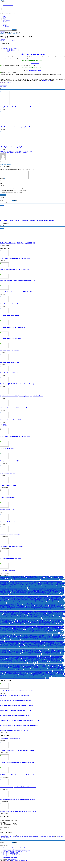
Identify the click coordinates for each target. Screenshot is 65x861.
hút (49, 627)
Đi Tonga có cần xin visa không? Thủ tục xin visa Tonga (14, 407)
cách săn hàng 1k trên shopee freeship (17, 606)
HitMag (12, 860)
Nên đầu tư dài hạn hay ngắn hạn (48, 658)
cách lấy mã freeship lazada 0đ (30, 592)
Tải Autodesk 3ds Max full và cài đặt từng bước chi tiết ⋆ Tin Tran (17, 799)
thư (63, 669)
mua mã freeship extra (28, 657)
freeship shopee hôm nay (25, 622)
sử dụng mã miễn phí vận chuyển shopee (22, 668)
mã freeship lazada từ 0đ (12, 637)
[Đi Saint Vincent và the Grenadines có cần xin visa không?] (4, 255)
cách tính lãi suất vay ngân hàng (49, 612)
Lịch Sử (4, 17)
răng (34, 662)
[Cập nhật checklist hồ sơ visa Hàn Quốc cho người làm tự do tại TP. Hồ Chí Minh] (4, 393)
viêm (43, 674)
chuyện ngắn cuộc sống (12, 615)
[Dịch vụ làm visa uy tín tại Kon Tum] (4, 359)
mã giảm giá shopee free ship (50, 646)
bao (25, 577)
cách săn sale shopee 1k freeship (57, 607)
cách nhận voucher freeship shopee (46, 604)
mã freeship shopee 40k (35, 639)
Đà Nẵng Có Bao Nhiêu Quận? (8, 485)
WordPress (7, 860)
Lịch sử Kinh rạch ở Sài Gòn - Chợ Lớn (39, 633)
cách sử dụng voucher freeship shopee (55, 611)
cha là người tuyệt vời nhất (15, 614)
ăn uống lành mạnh (44, 576)
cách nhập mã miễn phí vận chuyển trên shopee (24, 605)
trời (41, 673)
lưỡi (13, 634)
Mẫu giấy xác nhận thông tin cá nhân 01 (13, 49)
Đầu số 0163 (18, 619)
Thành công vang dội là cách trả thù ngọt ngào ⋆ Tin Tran (15, 700)
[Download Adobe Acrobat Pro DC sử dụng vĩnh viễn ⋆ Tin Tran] (4, 747)
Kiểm (1, 628)
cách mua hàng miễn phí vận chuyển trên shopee (13, 600)
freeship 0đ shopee (42, 621)
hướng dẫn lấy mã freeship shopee (55, 626)
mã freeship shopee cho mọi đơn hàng (48, 641)
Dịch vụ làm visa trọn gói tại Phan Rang (10, 338)
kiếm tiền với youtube (32, 628)
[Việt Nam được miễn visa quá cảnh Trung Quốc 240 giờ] (4, 267)
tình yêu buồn (55, 671)
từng (61, 673)
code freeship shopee (32, 615)
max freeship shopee (46, 653)
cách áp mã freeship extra (52, 581)
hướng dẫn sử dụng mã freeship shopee (40, 627)
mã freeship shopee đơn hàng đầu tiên (24, 642)
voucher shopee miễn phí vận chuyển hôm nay (24, 678)
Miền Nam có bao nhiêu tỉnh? (8, 473)
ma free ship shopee (20, 634)
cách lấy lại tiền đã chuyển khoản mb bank (44, 590)
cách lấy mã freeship (7, 591)
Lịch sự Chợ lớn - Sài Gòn (25, 633)
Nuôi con (7, 26)
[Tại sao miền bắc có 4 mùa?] (4, 507)
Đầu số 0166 (34, 619)
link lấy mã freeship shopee (52, 633)
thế (62, 669)
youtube (47, 678)
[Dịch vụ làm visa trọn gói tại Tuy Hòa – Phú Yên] (4, 325)
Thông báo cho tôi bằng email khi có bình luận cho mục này (14, 190)
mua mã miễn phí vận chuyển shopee (14, 658)
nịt (36, 661)
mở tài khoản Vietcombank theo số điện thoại (28, 656)
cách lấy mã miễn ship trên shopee (54, 596)
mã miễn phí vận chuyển (54, 649)
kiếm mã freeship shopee (7, 628)
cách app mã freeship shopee (45, 582)
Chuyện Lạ (5, 19)
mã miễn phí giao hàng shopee (24, 649)
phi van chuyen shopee (54, 661)
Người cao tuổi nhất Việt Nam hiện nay (22, 659)
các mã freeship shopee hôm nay (23, 578)
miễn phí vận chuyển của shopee (34, 654)
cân (4, 613)
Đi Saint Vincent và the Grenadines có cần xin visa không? (15, 258)
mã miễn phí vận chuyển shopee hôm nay (31, 650)
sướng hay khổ (9, 669)
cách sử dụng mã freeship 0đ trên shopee (13, 609)
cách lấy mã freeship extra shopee (17, 592)
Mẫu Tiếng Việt (8, 33)
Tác (13, 669)
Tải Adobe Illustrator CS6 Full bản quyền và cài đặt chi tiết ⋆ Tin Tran (18, 811)
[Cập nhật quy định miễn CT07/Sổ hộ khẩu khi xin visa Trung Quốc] (4, 381)
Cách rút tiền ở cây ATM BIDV (55, 605)
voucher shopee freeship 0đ (45, 676)
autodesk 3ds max (3, 577)
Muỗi (38, 658)
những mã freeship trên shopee (30, 661)
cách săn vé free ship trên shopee (18, 608)
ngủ (4, 659)
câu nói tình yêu (25, 613)
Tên (1, 180)
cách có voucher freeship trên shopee (43, 583)
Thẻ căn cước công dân (16, 33)
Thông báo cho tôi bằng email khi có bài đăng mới (12, 192)
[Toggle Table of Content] (1, 46)
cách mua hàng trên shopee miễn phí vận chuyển (36, 601)
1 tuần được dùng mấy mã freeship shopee (8, 576)
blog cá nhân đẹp (48, 577)
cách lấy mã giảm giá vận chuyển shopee (34, 593)
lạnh (54, 630)
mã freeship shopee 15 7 (51, 638)
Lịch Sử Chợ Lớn (16, 633)
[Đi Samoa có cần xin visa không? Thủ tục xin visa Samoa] (4, 417)
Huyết (51, 627)
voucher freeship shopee (26, 675)
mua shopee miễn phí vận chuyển (28, 658)
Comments (5, 425)
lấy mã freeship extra (9, 631)
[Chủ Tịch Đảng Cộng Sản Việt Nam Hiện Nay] (4, 543)
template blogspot (44, 669)
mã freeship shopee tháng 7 (51, 644)
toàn (3, 672)
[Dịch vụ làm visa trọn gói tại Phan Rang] (4, 336)
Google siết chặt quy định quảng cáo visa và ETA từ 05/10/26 (16, 291)
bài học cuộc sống (11, 577)
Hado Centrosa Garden (43, 836)
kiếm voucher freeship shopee (43, 628)
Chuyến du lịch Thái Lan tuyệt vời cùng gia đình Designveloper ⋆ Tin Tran (19, 720)
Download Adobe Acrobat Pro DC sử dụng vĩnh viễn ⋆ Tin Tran (17, 750)
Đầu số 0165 (29, 619)
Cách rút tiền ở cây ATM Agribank (41, 605)
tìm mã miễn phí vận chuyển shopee (30, 671)
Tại (14, 669)
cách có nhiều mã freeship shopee (29, 583)
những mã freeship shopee (18, 661)
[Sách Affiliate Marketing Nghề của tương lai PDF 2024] (11, 240)
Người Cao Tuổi (10, 659)
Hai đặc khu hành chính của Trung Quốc (37, 624)
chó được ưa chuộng (38, 614)
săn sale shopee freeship (53, 665)
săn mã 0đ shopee (20, 664)
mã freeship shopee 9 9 (18, 641)
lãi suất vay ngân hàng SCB (42, 630)
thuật (1, 671)
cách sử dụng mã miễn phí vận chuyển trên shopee (18, 611)
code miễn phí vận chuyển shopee (43, 615)
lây (56, 630)
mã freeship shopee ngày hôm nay (38, 643)
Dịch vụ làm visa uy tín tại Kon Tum (9, 362)
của (52, 615)
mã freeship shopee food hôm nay (51, 642)
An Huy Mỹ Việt (8, 836)
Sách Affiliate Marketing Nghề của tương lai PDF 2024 (18, 243)
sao (59, 665)
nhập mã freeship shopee (33, 660)
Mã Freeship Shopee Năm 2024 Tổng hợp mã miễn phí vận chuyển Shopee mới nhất (27, 220)
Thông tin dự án (52, 836)
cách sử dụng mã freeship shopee (28, 609)
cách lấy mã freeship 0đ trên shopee (44, 591)
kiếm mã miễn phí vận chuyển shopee (20, 628)
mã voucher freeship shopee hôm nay (41, 652)
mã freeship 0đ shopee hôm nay (14, 635)
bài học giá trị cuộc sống (20, 577)
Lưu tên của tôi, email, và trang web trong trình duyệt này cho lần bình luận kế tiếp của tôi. (20, 188)
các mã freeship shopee (12, 578)
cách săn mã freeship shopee (15, 607)
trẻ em (29, 673)
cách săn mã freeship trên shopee (27, 607)
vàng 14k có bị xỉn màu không (11, 674)
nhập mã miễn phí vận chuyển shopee (46, 660)
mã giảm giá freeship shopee (50, 645)
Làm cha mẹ (5, 25)
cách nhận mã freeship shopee (13, 603)
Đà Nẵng (22, 616)
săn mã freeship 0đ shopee (40, 664)
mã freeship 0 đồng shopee (40, 634)
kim (50, 628)
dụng (7, 616)
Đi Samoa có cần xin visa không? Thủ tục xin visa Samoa (15, 419)
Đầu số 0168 (45, 619)
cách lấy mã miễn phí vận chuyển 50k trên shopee (48, 594)
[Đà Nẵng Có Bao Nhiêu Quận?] (4, 482)
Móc (38, 656)
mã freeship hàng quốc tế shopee (33, 636)
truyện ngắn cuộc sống (51, 673)
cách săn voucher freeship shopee (32, 608)
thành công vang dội (57, 669)
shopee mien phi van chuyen (14, 667)
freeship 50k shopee (50, 621)
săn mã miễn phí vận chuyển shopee (13, 665)
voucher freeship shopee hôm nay (50, 675)
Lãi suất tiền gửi (46, 629)
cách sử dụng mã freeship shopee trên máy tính (44, 609)
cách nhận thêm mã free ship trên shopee (31, 604)
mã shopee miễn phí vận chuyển (47, 651)
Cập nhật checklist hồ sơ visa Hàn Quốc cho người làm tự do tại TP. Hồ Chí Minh (21, 396)
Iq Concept (58, 836)
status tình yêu (6, 668)
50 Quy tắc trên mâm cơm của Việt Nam (10, 461)
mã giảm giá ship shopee (39, 646)
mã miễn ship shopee (59, 650)
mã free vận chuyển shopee (29, 634)
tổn (4, 672)
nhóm (57, 660)
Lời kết (8, 51)
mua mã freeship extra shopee (39, 657)
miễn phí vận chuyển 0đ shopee (21, 654)
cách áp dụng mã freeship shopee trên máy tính (50, 579)
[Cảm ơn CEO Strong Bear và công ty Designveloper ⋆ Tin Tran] (4, 688)
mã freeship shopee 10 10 (10, 638)
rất (38, 662)
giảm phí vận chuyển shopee (50, 623)
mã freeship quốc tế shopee (22, 637)
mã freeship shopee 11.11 (20, 638)
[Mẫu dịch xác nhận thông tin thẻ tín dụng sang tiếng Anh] (8, 124)
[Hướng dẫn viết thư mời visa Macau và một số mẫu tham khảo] (5, 104)
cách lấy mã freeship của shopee (57, 591)
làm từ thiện (51, 630)
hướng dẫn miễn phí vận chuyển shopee (24, 627)
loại (60, 633)
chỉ (23, 614)
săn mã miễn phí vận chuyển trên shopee (29, 665)
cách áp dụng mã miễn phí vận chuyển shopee (19, 581)
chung (6, 615)
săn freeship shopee (13, 664)
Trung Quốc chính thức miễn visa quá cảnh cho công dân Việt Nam (17, 280)
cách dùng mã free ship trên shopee (58, 583)
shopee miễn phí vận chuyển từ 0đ (41, 667)
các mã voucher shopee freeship (51, 578)
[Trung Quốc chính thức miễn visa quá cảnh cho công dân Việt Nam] (4, 278)
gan (39, 622)
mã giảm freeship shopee (39, 645)
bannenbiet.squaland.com (5, 11)
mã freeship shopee (32, 637)
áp (48, 576)
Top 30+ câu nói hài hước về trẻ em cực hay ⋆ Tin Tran (14, 695)
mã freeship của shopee (47, 635)
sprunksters (17, 860)
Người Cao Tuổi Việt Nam (35, 659)
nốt (38, 661)
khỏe (60, 627)
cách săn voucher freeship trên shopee (46, 608)
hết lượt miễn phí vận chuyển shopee (52, 624)
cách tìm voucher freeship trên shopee (35, 612)
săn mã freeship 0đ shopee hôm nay (53, 664)
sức (5, 669)
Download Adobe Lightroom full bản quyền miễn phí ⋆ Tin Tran (17, 762)
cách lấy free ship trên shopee (30, 590)
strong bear (11, 668)
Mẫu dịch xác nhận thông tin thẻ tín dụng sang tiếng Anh (15, 126)
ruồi (8, 664)
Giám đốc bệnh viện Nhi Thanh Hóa (17, 623)
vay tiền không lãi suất (23, 674)
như (59, 660)
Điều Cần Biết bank (4, 82)
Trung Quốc (44, 673)
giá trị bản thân (46, 622)
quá (60, 661)
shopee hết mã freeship (47, 666)
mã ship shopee (9, 651)
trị (30, 673)
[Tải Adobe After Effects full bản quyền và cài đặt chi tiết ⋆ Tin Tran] (4, 772)
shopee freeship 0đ (11, 666)
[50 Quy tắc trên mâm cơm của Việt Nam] (4, 458)
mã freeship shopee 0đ (40, 637)
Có (26, 615)
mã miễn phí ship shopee (35, 649)
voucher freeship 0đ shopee (15, 675)
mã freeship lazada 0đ (55, 636)
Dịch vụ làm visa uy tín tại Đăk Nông (9, 372)
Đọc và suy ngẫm (6, 20)
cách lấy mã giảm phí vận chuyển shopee (51, 593)
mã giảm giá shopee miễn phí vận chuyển (15, 648)
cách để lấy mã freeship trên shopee (34, 585)
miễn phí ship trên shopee (10, 654)
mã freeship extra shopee (22, 636)
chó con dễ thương (30, 614)
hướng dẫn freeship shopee (42, 626)
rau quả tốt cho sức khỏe (53, 662)
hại (28, 624)
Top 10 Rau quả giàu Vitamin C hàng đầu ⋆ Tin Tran (36, 672)
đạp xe (53, 616)
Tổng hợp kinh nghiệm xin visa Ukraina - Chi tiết (16, 672)
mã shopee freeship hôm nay (34, 651)
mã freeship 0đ (49, 634)
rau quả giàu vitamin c (43, 662)
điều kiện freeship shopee (56, 620)
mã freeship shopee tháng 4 (29, 644)
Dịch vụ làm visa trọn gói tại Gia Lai (9, 350)
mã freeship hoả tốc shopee (45, 636)
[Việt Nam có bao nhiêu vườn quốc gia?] (4, 531)
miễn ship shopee (6, 656)
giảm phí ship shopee (40, 623)
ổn (48, 661)
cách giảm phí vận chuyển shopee (47, 588)
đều (46, 620)
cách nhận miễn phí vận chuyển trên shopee (13, 604)
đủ (15, 621)
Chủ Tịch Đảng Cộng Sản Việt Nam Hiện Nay (12, 546)
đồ (63, 620)
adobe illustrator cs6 (36, 576)
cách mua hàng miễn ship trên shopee (30, 600)
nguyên (42, 659)
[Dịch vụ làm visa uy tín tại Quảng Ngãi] (4, 312)
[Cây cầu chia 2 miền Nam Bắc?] (4, 519)
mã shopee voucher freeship (59, 651)
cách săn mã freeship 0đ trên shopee (55, 606)
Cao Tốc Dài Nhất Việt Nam (7, 570)
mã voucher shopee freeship (54, 652)
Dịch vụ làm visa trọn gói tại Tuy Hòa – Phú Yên (12, 327)
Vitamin (61, 674)
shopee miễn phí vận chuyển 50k (27, 667)
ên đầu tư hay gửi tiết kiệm (23, 621)
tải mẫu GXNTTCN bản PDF (35, 70)
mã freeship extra (13, 636)
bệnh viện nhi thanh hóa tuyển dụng (36, 577)
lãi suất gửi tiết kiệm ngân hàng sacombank (34, 629)
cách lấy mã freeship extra (5, 592)
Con (51, 615)
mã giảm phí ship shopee (42, 648)
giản (57, 623)
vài (3, 674)
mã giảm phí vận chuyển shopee (53, 648)
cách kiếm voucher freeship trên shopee (16, 590)
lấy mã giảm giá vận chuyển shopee (40, 631)
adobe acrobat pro (20, 576)
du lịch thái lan (3, 616)
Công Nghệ (5, 21)
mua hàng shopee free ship (45, 656)
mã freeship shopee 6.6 (54, 639)
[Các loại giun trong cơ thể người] (4, 495)
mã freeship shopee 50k (45, 639)
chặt (22, 614)
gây (41, 622)
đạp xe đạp (57, 616)
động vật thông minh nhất (9, 621)
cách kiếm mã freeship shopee (35, 589)
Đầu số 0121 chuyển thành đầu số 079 (18, 618)
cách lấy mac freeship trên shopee (16, 597)
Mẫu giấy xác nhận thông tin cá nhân (10, 48)
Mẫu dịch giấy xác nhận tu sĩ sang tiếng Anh (11, 147)
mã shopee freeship (25, 651)
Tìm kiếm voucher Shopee (8, 5)
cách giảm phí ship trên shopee (34, 588)
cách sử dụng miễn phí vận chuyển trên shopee (37, 611)
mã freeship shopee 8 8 (9, 641)
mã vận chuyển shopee (4, 652)
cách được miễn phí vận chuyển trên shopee (42, 586)
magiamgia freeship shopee (14, 653)
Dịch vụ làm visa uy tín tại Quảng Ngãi (10, 315)
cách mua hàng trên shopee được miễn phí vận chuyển (16, 601)
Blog (4, 23)
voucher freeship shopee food (37, 675)
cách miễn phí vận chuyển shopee (27, 599)
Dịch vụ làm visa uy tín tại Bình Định (9, 303)
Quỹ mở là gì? (30, 662)
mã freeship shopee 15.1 (5, 639)
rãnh (36, 662)
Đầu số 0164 (23, 619)
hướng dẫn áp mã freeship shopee (29, 626)
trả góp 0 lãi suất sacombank (21, 673)
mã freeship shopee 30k (25, 639)
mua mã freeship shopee (50, 657)
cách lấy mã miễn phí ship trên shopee (16, 594)
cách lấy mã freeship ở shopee (43, 592)
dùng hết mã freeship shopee (14, 616)
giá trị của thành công (53, 622)
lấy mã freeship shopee (18, 631)
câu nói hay (19, 613)
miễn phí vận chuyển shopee (47, 654)
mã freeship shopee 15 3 (41, 638)
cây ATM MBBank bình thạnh (35, 613)
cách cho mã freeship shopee (57, 582)
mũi (36, 658)
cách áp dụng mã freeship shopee (33, 579)
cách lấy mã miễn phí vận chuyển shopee (20, 596)
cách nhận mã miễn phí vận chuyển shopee (41, 603)
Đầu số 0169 (50, 619)
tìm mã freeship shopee (18, 671)
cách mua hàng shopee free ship (44, 600)
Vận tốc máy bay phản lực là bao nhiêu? (10, 558)
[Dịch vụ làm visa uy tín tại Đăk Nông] (4, 370)
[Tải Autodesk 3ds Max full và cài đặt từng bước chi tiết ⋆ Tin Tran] (4, 796)
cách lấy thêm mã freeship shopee (47, 597)
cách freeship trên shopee (11, 588)
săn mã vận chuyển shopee (43, 665)
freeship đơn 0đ (57, 621)
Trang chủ (5, 3)
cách (13, 579)
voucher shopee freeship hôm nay (58, 676)
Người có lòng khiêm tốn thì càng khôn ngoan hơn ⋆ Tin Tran (16, 705)
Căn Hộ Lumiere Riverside (27, 836)
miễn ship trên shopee (14, 656)
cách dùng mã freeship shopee (6, 584)
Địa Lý (4, 16)
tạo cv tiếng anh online (28, 669)
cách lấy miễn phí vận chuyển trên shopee (31, 597)
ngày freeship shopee (59, 658)
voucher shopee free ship (25, 676)
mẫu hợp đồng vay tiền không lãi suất (33, 653)
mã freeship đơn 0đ (56, 635)
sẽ (60, 665)
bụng (4, 578)
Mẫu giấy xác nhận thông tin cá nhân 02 (13, 50)
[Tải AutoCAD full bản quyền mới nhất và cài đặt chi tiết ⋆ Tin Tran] (4, 784)
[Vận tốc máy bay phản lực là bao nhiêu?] (4, 556)
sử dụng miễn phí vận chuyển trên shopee (39, 668)
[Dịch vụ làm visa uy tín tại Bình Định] (4, 301)
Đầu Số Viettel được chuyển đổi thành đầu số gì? (27, 620)
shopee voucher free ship (53, 667)
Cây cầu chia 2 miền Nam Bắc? (8, 521)
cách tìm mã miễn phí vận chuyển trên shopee (18, 612)
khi (53, 627)
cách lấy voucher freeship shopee (14, 598)
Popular (4, 424)
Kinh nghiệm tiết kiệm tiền (56, 628)
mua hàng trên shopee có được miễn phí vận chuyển (13, 657)
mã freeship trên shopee (29, 645)
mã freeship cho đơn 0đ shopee (36, 635)
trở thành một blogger (36, 673)
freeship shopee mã (34, 622)
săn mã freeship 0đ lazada (29, 664)
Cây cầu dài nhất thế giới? (7, 448)
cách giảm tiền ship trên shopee (22, 589)
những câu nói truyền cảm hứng (6, 661)
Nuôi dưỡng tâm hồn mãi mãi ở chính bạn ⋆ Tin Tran (14, 730)
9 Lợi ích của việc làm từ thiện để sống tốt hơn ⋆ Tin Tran (15, 715)
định (62, 620)
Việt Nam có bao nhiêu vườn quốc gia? (10, 534)
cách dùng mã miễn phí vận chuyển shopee (35, 584)
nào (40, 658)
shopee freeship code (19, 666)
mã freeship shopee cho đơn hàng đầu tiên (31, 641)
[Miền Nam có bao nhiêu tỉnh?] (4, 470)
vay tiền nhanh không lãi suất (34, 674)
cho (25, 614)
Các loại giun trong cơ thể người (8, 497)
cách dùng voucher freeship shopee (51, 584)
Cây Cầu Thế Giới (6, 614)
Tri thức (4, 18)
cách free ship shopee (55, 586)
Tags (3, 426)
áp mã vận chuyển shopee (55, 576)
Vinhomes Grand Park (16, 836)
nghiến (1, 659)
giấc (59, 622)
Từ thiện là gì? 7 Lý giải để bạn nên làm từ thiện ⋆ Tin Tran (15, 710)
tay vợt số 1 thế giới (37, 669)
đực (16, 621)
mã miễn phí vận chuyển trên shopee (47, 650)
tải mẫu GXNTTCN (35, 63)
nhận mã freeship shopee (51, 659)
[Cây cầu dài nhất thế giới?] (4, 446)
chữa (4, 615)
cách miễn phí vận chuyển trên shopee (41, 599)
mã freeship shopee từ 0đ (19, 645)
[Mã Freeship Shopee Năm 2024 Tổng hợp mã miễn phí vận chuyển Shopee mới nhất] (11, 217)
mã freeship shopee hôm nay (25, 643)
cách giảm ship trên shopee (10, 589)
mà (15, 634)
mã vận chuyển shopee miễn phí (15, 652)
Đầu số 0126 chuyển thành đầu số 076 (49, 618)
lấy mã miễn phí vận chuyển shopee (55, 631)
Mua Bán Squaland (4, 83)
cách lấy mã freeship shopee (54, 592)
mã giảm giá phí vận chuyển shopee (27, 646)
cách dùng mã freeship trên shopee (19, 584)
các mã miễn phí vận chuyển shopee (37, 578)
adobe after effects (28, 576)
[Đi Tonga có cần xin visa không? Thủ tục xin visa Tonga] (4, 405)
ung (62, 673)
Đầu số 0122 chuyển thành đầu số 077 (33, 618)
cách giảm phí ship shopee (22, 588)
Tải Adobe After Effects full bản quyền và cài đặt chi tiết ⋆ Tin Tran (17, 774)
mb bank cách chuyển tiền (55, 653)
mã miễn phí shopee (44, 649)
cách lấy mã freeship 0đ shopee (30, 591)
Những (62, 660)
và (64, 673)
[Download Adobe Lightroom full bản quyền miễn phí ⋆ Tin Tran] (4, 760)
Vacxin (1, 674)
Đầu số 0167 (39, 619)
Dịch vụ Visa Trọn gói (46, 80)
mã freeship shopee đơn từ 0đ (38, 642)
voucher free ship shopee (5, 675)
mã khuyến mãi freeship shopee (11, 649)
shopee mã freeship (56, 666)
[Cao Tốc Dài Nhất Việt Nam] (4, 568)
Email (1, 183)
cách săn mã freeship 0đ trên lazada (41, 606)
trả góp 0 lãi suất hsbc (53, 672)
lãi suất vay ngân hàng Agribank (30, 630)
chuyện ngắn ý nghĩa (22, 615)
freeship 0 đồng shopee (33, 621)
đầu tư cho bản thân (42, 620)
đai (37, 616)
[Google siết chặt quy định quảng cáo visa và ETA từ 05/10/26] (4, 289)
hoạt (22, 626)
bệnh (28, 577)
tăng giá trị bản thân (19, 669)
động (3, 621)
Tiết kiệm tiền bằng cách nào (8, 671)
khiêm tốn (56, 627)
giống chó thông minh (16, 624)
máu (25, 653)
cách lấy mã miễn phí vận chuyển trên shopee (38, 596)
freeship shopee (9, 622)
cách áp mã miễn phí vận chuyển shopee (31, 582)
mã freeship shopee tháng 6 (40, 644)
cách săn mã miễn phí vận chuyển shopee (42, 607)
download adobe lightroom (59, 615)
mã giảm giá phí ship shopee (13, 646)
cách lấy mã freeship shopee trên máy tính (17, 593)
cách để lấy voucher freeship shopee (49, 585)
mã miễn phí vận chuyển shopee (16, 650)
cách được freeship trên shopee (27, 586)
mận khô (22, 653)
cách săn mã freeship (30, 606)
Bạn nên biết (35, 836)
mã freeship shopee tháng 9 (8, 645)
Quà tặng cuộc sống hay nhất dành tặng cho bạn (17, 662)
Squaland (10, 82)
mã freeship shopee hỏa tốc (13, 643)
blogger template (55, 577)
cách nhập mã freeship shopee (9, 605)
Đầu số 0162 (12, 619)
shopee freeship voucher (38, 666)
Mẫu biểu (2, 33)
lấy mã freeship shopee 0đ (28, 631)
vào (17, 674)
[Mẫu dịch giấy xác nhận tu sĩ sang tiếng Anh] (8, 144)
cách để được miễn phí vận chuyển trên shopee (17, 585)
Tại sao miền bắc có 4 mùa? (7, 509)
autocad (61, 576)
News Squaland (3, 86)
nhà (45, 659)
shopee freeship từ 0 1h (28, 666)
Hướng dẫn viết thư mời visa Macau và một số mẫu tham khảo (16, 106)
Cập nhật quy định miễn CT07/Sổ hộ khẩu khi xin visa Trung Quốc (18, 384)
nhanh (27, 660)
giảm (8, 623)
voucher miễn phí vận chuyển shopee (12, 676)
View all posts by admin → (5, 164)
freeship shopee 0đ (16, 622)
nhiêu (55, 660)
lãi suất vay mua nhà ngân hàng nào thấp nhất (14, 630)
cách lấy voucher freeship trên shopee (28, 598)
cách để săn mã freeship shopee (14, 586)
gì (42, 622)
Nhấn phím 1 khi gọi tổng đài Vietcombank (16, 660)
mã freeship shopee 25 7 (15, 639)
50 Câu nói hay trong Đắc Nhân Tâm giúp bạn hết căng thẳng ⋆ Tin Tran (19, 725)
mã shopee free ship (17, 651)
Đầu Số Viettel (14, 620)
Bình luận (2, 178)
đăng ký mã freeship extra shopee (45, 616)
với (64, 674)
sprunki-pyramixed (23, 860)
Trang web (2, 185)
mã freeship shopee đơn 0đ (11, 642)
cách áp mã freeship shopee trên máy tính (14, 582)
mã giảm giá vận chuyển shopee (30, 648)
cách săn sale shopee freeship (6, 608)
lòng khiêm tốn (9, 634)
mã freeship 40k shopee (25, 635)
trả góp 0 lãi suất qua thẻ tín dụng (9, 673)
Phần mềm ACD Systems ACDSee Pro (10, 738)
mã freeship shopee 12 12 (30, 638)
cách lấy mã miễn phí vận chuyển (31, 594)
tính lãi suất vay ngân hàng (43, 671)
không (62, 627)
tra (47, 672)
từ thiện (58, 673)
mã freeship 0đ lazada (57, 634)
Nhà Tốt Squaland (3, 85)
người (6, 659)
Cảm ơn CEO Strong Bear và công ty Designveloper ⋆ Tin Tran (16, 690)
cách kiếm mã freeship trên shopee (48, 589)
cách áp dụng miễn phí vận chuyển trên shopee (37, 581)
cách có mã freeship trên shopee (15, 583)
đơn (1, 621)
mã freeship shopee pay (50, 643)
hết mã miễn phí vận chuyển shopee (13, 626)
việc (41, 674)
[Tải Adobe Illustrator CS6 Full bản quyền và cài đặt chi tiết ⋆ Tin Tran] (4, 808)
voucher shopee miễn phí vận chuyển (7, 678)
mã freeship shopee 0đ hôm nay (51, 637)
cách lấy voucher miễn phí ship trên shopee (45, 598)
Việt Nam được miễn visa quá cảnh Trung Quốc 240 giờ (14, 269)
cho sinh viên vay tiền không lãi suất (49, 614)
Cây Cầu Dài (43, 613)
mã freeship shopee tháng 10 (6, 644)
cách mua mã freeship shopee (52, 601)
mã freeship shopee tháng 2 (17, 644)
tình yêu (50, 671)
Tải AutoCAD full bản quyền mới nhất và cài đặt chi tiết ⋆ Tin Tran (18, 787)
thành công (50, 669)
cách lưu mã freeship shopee (14, 599)
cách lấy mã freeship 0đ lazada (17, 591)
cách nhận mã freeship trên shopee (26, 603)
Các (6, 578)
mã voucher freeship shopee (28, 652)
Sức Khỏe (5, 24)
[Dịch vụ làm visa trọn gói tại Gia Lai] (4, 347)
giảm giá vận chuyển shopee (30, 623)
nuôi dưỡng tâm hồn (43, 661)
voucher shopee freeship (35, 676)
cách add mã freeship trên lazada (20, 579)
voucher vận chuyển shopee (39, 678)
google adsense (24, 624)
